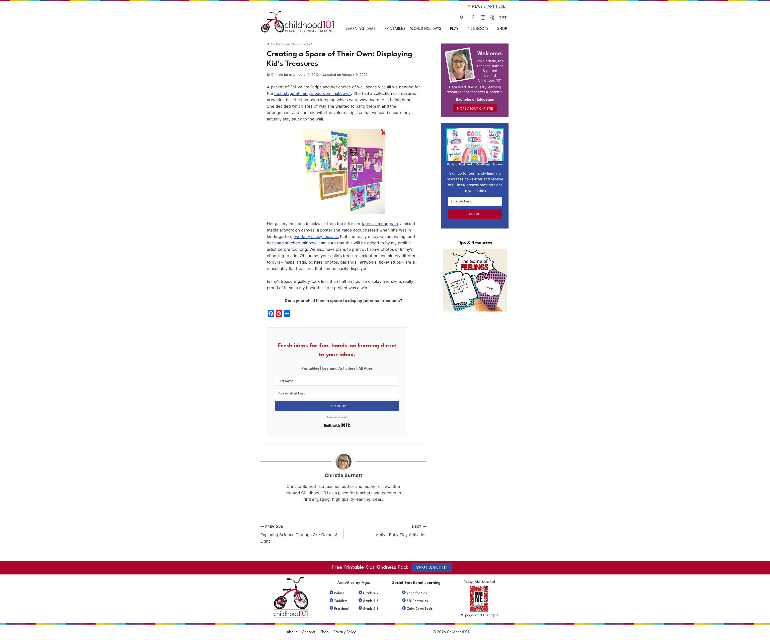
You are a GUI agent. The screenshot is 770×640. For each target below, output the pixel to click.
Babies (339, 593)
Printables (394, 29)
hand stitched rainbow (295, 243)
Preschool (341, 609)
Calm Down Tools (420, 609)
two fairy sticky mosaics (316, 236)
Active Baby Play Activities (401, 531)
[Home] (268, 44)
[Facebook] (473, 17)
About (292, 632)
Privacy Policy (344, 632)
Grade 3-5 (371, 601)
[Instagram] (483, 17)
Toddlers (340, 601)
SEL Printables (417, 601)
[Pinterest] (493, 17)
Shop (502, 29)
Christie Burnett (283, 75)
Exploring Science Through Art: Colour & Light (299, 534)
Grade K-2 (371, 593)
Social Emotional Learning (416, 583)
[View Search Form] (462, 17)
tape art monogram (380, 223)
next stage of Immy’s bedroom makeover (312, 93)
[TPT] (503, 17)
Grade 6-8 (371, 609)
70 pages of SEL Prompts (479, 615)
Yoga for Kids (417, 593)
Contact (308, 632)
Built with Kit (337, 425)
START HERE (495, 6)
